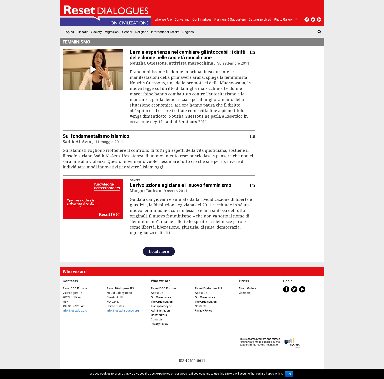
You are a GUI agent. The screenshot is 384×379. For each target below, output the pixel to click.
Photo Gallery (247, 288)
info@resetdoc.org (75, 310)
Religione (141, 32)
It (296, 19)
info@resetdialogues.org (123, 310)
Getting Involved (260, 19)
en (252, 52)
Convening (182, 19)
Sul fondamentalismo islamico (96, 136)
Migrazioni (112, 32)
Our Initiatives (202, 19)
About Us (157, 292)
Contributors (159, 315)
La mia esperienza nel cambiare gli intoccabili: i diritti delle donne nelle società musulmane (187, 54)
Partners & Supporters (230, 19)
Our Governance (161, 297)
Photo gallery (283, 19)
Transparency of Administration (161, 308)
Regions (188, 32)
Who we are (163, 19)
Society (96, 32)
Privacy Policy (159, 324)
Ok (289, 373)
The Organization (162, 301)
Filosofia (82, 32)
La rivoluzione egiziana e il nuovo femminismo (180, 185)
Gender (127, 32)
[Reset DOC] (106, 13)
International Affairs (165, 32)
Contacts (156, 319)
